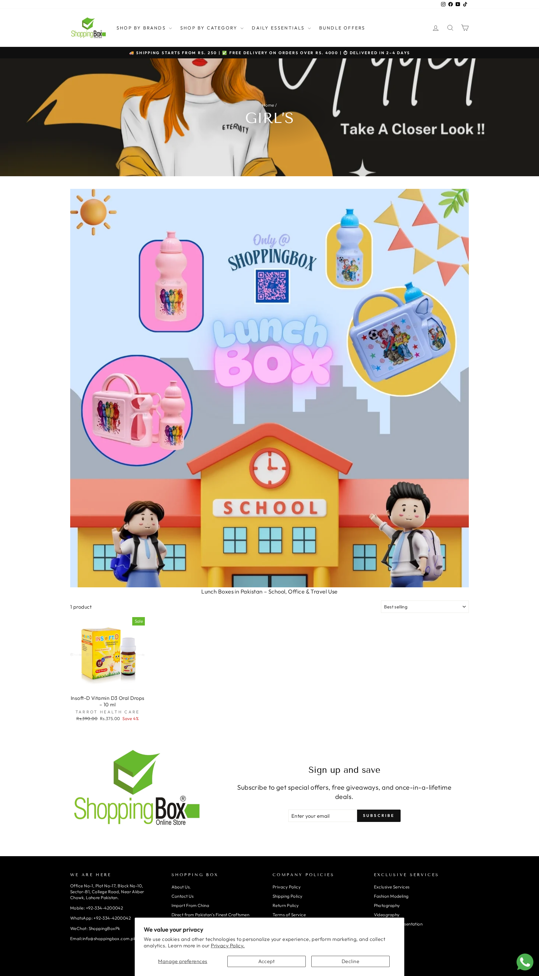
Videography (387, 914)
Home (268, 105)
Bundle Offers (342, 28)
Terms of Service (289, 914)
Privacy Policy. (228, 945)
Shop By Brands (142, 28)
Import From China (190, 905)
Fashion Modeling (391, 896)
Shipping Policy (288, 896)
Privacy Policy (287, 887)
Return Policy (286, 905)
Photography (387, 905)
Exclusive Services (392, 887)
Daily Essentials (279, 28)
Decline (350, 961)
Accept (266, 961)
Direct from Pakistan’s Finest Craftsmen (211, 914)
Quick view (107, 685)
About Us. (181, 887)
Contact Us (183, 896)
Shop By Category (209, 28)
